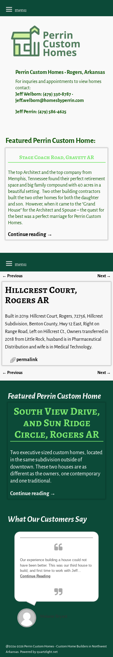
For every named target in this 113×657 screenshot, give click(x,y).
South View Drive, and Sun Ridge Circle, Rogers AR (57, 422)
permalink (27, 359)
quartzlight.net (47, 652)
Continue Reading (35, 576)
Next (104, 276)
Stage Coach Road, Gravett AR (56, 157)
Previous (12, 276)
